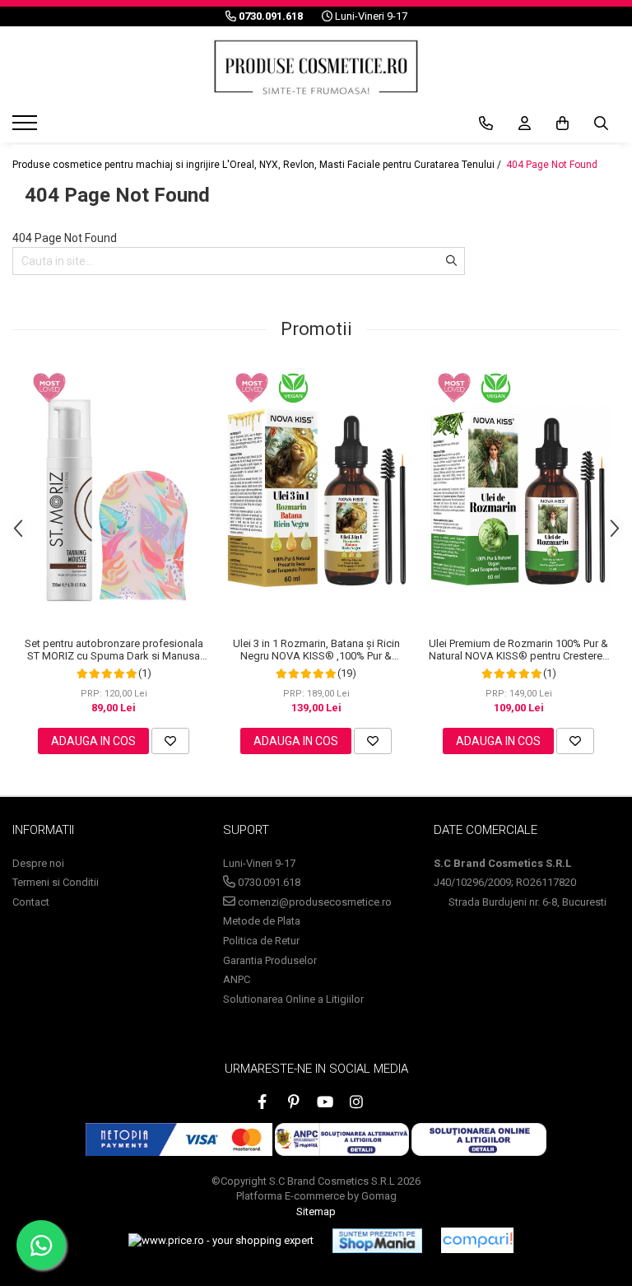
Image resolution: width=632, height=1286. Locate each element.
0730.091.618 (267, 882)
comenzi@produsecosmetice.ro (313, 902)
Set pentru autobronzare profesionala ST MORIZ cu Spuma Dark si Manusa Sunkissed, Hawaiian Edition (114, 649)
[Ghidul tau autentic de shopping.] (477, 1240)
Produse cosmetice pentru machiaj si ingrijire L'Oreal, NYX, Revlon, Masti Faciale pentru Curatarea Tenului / (258, 164)
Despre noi (38, 863)
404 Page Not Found (551, 164)
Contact (30, 902)
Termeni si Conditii (55, 882)
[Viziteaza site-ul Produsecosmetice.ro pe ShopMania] (377, 1240)
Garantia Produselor (270, 960)
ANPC (236, 979)
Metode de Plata (261, 921)
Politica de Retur (261, 940)
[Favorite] (170, 741)
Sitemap (316, 1211)
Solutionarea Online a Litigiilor (293, 999)
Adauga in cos (93, 741)
